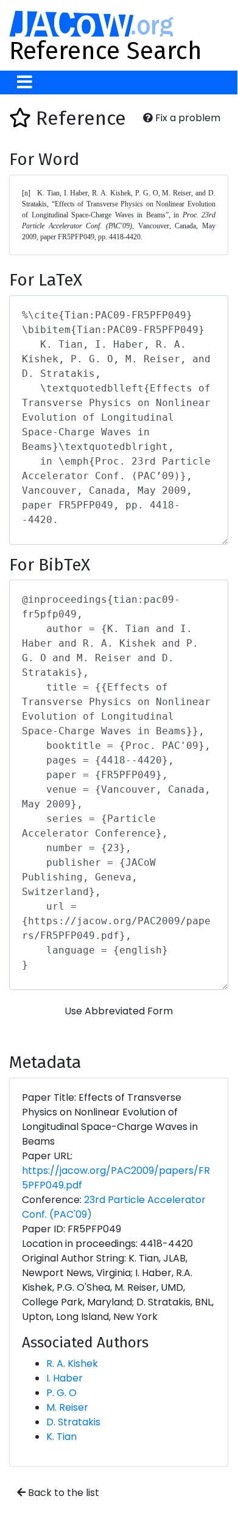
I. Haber (64, 1378)
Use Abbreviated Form (119, 1011)
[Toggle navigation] (24, 82)
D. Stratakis (73, 1422)
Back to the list (62, 1493)
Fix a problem (186, 118)
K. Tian (61, 1437)
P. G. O (61, 1393)
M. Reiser (67, 1407)
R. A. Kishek (72, 1364)
